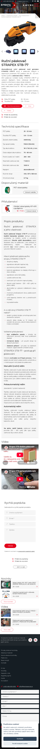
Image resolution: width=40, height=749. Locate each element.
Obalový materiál (6, 653)
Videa (9, 110)
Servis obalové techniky (9, 655)
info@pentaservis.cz (22, 1)
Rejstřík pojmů (6, 676)
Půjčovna (4, 658)
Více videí (7, 630)
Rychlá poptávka (13, 106)
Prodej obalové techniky (9, 650)
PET (11, 247)
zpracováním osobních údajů (26, 551)
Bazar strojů (5, 660)
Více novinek (8, 602)
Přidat (21, 211)
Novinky (3, 671)
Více (29, 106)
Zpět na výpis (20, 567)
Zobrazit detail (31, 211)
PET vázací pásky (20, 188)
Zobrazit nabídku (30, 192)
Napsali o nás (5, 673)
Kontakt (3, 663)
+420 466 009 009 (8, 1)
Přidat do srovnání (10, 117)
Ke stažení (4, 681)
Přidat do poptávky (10, 114)
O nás (3, 668)
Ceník (3, 678)
